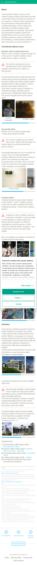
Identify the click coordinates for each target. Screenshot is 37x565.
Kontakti (7, 557)
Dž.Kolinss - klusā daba (16, 451)
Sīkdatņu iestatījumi (18, 560)
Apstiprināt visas (18, 291)
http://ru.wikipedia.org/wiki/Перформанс (12, 481)
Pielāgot (17, 298)
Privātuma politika (27, 557)
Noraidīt (18, 304)
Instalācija (28, 457)
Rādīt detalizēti (26, 285)
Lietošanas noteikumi (16, 557)
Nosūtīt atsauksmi (18, 544)
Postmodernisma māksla (11, 447)
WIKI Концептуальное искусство (10, 473)
